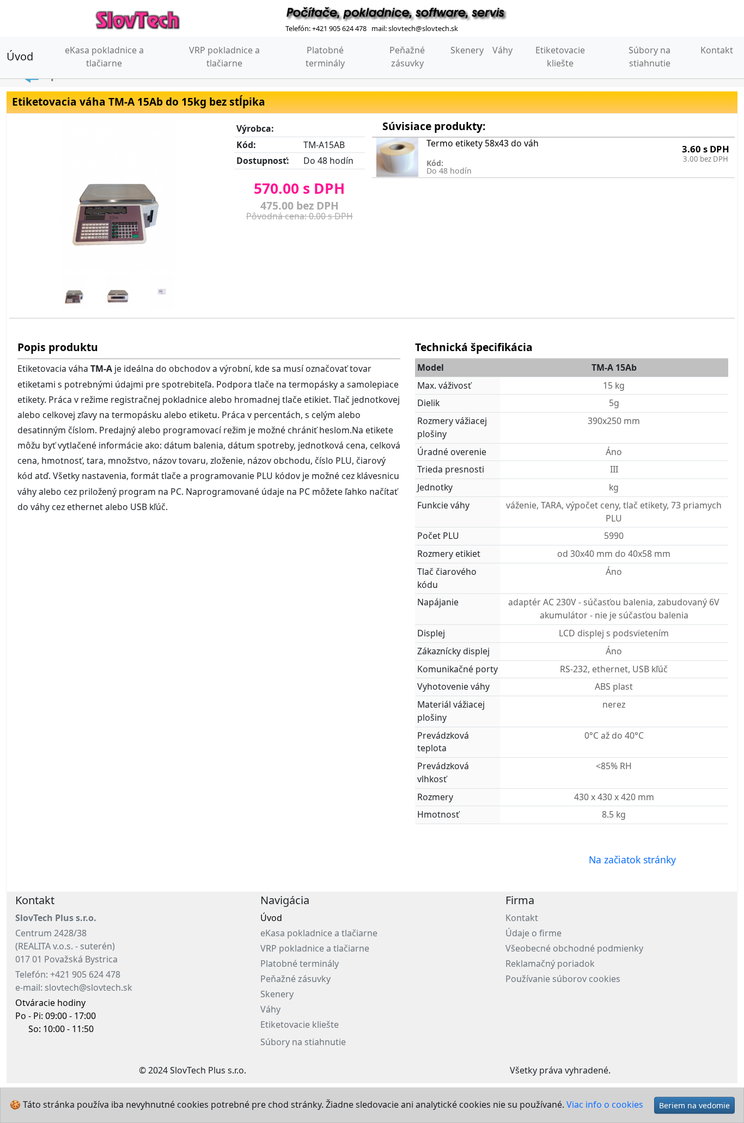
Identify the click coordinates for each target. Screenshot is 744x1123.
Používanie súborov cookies (562, 979)
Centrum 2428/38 (51, 933)
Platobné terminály (325, 56)
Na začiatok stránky (632, 859)
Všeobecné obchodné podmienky (574, 948)
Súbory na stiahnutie (649, 56)
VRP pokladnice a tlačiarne (224, 56)
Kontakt (716, 50)
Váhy (502, 50)
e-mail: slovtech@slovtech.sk (73, 987)
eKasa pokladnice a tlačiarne (111, 56)
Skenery (467, 50)
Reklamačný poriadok (550, 963)
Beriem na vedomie (694, 1105)
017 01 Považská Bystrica (66, 959)
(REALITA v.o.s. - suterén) (65, 946)
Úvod (20, 56)
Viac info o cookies (604, 1104)
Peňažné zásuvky (407, 56)
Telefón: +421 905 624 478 (67, 974)
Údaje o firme (533, 933)
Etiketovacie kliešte (560, 56)
